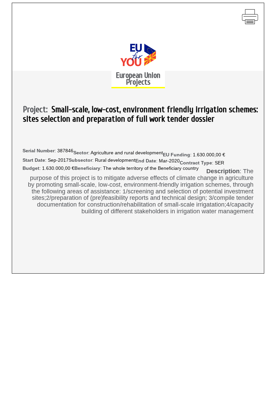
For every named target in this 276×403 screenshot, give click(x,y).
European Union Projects (138, 79)
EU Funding (176, 154)
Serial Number (39, 150)
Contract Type (196, 162)
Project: (37, 110)
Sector (80, 152)
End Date (145, 160)
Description (223, 171)
